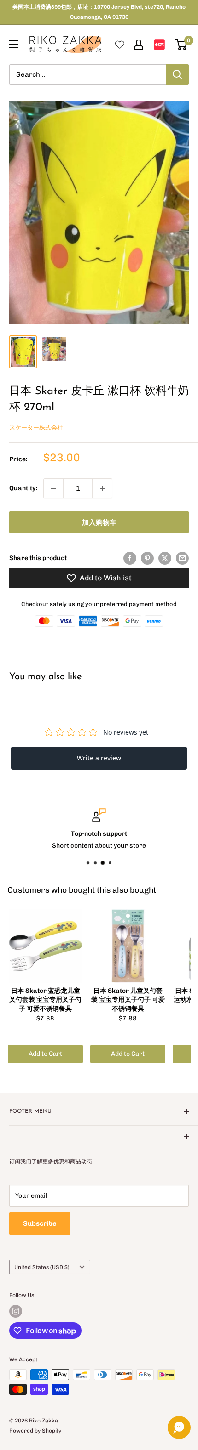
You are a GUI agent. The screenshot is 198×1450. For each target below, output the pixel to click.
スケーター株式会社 (36, 427)
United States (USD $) (42, 1267)
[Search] (177, 74)
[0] (181, 44)
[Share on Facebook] (129, 558)
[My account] (138, 45)
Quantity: (23, 488)
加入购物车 (99, 522)
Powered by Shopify (35, 1430)
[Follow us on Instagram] (15, 1311)
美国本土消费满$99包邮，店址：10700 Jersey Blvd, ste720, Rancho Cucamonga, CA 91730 (99, 12)
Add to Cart (45, 1054)
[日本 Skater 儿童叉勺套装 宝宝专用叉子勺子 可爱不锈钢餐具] (127, 946)
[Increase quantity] (102, 488)
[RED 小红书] (159, 44)
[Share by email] (182, 558)
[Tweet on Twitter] (164, 558)
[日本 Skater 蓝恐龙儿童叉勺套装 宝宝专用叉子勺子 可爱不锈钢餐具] (45, 946)
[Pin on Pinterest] (147, 558)
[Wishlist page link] (119, 44)
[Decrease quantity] (53, 488)
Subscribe (40, 1223)
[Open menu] (13, 44)
